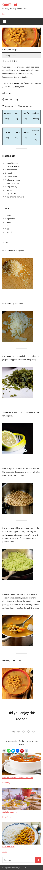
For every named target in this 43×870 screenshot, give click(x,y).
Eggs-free (6, 817)
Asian (4, 851)
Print (4, 751)
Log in (5, 14)
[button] (9, 751)
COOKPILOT (9, 4)
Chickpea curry (8, 846)
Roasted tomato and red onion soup (17, 777)
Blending (6, 782)
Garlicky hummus (9, 812)
